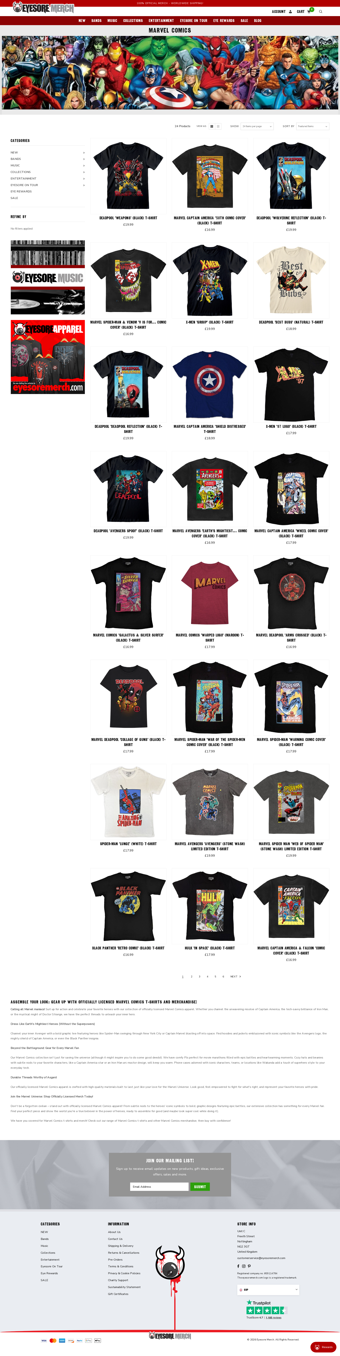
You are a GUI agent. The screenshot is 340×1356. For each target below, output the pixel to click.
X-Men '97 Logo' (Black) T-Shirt (291, 426)
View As (201, 126)
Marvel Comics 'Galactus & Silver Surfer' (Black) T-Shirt (128, 637)
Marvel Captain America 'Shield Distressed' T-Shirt (210, 429)
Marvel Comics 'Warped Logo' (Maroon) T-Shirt (210, 637)
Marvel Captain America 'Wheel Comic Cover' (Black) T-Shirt (291, 533)
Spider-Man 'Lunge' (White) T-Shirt (128, 844)
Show (234, 126)
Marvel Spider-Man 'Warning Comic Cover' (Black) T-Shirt (291, 742)
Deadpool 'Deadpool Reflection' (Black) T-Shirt (128, 429)
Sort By (288, 126)
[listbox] (312, 126)
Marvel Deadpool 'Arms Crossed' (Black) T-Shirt (291, 637)
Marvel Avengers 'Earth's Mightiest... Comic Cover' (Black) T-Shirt (209, 533)
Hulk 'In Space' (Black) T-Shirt (210, 948)
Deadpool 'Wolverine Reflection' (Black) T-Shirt (291, 220)
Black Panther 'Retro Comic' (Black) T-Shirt (128, 948)
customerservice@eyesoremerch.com (261, 1258)
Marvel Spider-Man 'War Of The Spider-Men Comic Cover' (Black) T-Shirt (209, 742)
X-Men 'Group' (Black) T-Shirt (210, 322)
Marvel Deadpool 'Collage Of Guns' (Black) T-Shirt (128, 742)
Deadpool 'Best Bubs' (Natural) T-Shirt (291, 322)
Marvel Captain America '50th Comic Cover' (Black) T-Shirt (210, 220)
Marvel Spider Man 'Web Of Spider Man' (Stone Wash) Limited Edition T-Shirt (291, 846)
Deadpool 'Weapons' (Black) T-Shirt (128, 218)
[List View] (218, 126)
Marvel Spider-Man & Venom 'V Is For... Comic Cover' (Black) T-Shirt (128, 324)
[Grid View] (212, 126)
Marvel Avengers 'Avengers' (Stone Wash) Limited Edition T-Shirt (210, 846)
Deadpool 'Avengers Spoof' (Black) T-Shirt (128, 531)
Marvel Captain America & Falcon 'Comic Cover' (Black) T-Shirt (291, 950)
